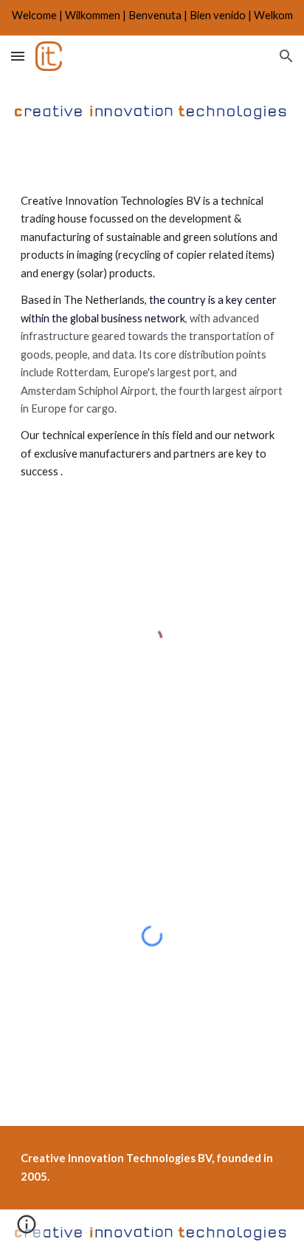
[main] (152, 350)
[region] (152, 17)
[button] (17, 55)
